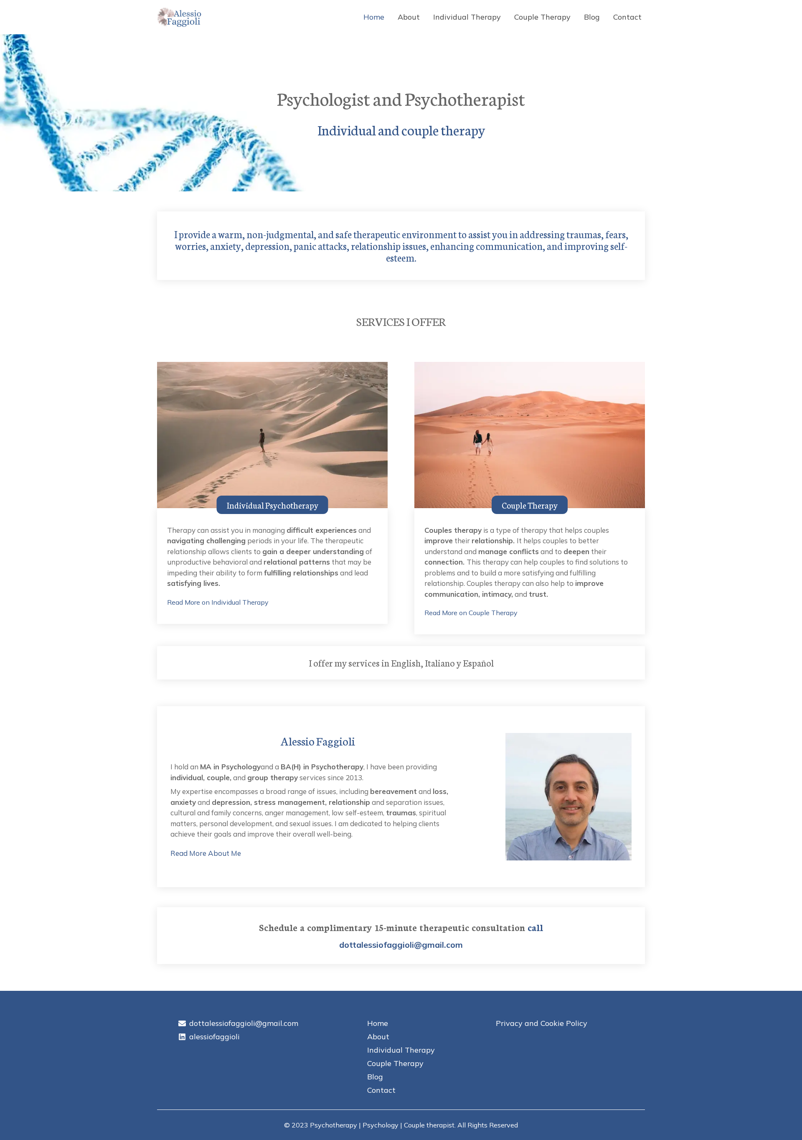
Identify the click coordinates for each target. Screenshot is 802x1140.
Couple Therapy (542, 17)
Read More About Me (205, 853)
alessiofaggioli (214, 1036)
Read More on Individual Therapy (218, 602)
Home (373, 17)
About (409, 17)
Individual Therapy (467, 17)
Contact (627, 17)
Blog (592, 17)
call (535, 927)
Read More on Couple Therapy (471, 612)
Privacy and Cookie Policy (541, 1023)
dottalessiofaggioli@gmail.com (401, 944)
